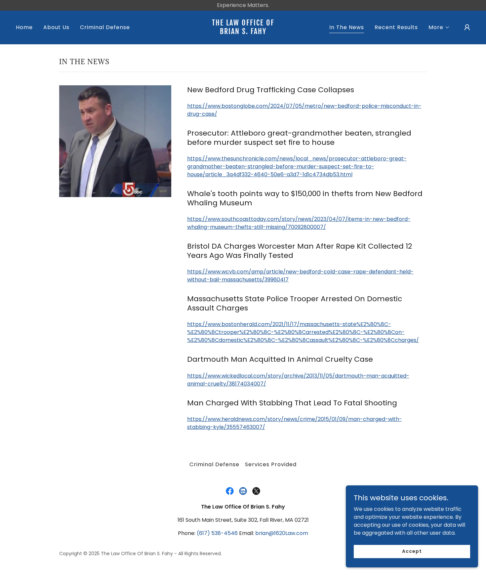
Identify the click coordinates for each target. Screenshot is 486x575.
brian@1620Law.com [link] (281, 533)
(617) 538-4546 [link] (217, 533)
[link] (243, 32)
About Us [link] (56, 27)
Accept (412, 551)
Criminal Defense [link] (105, 27)
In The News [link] (346, 27)
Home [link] (24, 27)
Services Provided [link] (271, 464)
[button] (439, 27)
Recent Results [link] (396, 27)
